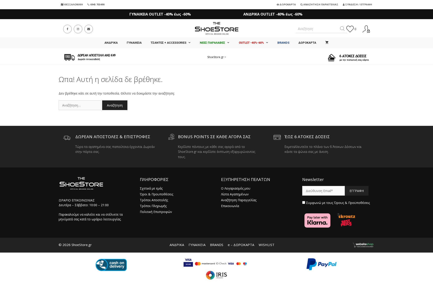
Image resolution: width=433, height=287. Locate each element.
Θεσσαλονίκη (73, 4)
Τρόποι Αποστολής (154, 200)
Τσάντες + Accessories (168, 42)
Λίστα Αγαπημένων (235, 194)
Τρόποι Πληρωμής (153, 206)
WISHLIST (266, 244)
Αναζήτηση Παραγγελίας (320, 4)
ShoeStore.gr (215, 57)
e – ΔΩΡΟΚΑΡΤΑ (241, 244)
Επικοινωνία (230, 206)
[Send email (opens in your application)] (88, 29)
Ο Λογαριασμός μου (235, 188)
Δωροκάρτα (287, 4)
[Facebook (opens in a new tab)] (67, 29)
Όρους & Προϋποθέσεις (352, 203)
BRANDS (216, 244)
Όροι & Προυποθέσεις (156, 194)
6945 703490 (97, 4)
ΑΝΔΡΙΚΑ (111, 42)
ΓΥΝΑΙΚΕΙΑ (134, 42)
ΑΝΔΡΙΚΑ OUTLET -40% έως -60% (272, 14)
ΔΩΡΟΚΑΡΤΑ (307, 42)
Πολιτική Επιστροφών (156, 212)
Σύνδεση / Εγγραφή (358, 4)
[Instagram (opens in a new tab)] (78, 29)
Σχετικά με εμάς (151, 188)
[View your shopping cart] (327, 42)
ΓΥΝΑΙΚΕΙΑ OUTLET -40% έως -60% (160, 14)
